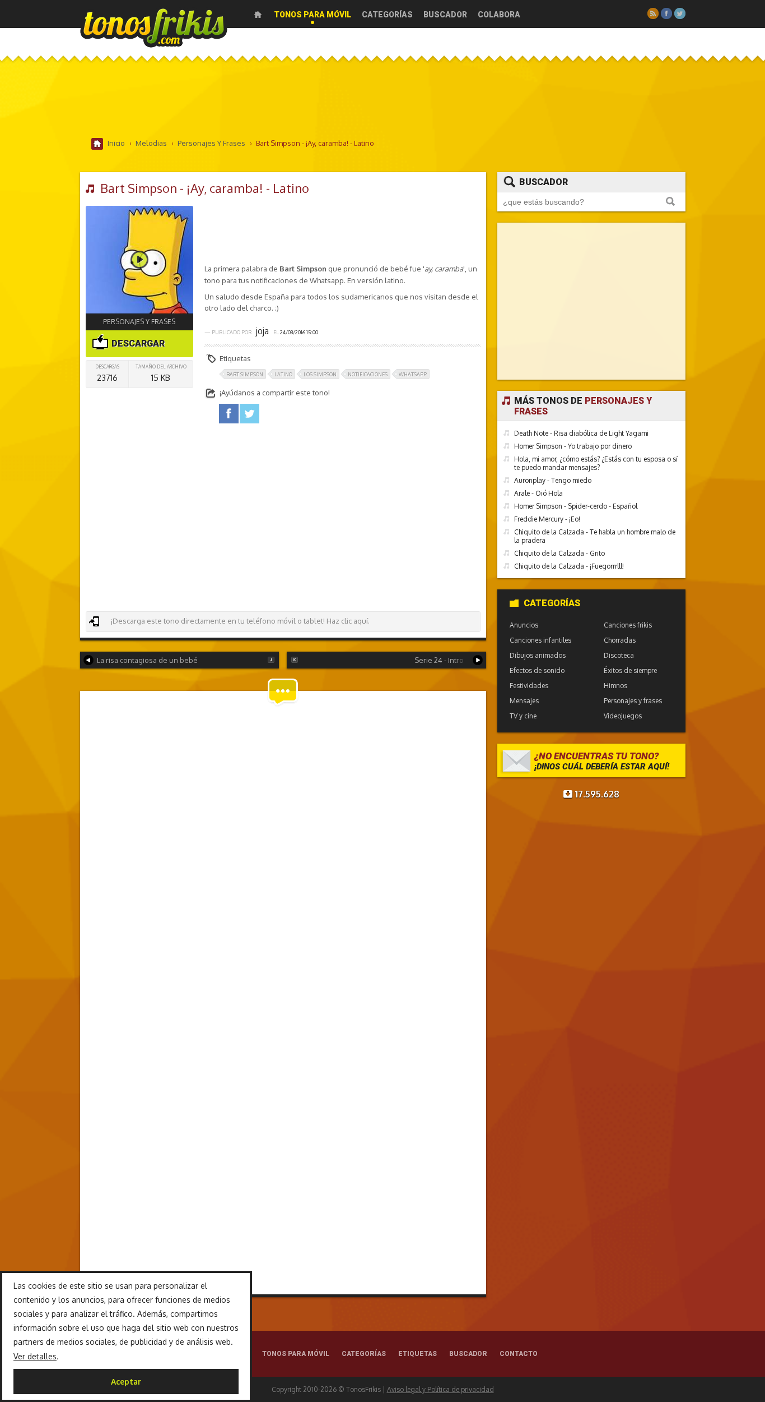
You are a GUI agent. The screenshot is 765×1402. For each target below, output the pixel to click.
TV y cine (523, 716)
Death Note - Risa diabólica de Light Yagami (581, 433)
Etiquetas (417, 1354)
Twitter (679, 13)
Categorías (387, 15)
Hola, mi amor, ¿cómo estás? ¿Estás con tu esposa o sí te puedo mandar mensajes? (596, 463)
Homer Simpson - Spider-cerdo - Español (575, 506)
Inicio (258, 15)
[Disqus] (283, 848)
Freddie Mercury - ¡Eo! (547, 519)
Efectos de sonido (537, 670)
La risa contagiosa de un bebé (147, 660)
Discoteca (619, 655)
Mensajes (524, 701)
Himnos (615, 685)
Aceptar (126, 1381)
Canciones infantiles (540, 640)
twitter (249, 413)
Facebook (666, 13)
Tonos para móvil (312, 15)
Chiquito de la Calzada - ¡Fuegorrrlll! (569, 566)
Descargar (137, 343)
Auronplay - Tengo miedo (552, 480)
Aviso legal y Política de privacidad (440, 1389)
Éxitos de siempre (630, 670)
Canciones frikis (628, 625)
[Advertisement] (382, 100)
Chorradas (620, 640)
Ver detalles (35, 1356)
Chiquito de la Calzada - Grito (559, 553)
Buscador (445, 15)
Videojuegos (623, 716)
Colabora (499, 15)
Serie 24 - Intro (439, 660)
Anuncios (524, 625)
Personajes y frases (139, 321)
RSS (653, 13)
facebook (229, 413)
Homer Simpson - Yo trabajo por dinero (573, 446)
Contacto (519, 1354)
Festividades (529, 685)
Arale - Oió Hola (538, 493)
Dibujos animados (538, 655)
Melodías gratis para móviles (153, 27)
